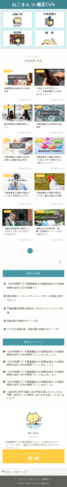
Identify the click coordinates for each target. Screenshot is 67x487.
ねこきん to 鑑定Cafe (33, 4)
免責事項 (45, 479)
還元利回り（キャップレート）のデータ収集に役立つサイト (35, 298)
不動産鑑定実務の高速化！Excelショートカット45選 (35, 310)
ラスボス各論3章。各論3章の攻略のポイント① (33, 329)
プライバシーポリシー (27, 479)
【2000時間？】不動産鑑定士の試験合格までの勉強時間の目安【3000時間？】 (35, 286)
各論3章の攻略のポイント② (22, 321)
